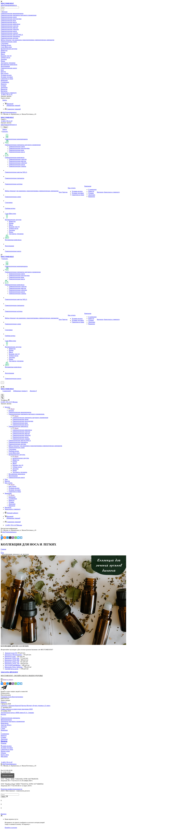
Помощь (3, 743)
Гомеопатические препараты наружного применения (30, 417)
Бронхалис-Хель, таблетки (13, 667)
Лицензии (4, 739)
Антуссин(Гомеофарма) (12, 665)
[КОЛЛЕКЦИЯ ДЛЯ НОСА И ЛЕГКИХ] (63, 644)
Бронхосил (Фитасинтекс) (13, 655)
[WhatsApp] (15, 537)
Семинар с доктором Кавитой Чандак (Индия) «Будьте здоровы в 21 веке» (25, 705)
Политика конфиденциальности (11, 789)
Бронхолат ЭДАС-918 (12, 658)
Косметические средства (21, 458)
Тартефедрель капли (11, 669)
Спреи (3, 728)
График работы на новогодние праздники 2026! (17, 709)
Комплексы (4, 723)
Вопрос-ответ (5, 751)
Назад (12, 409)
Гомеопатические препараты (10, 718)
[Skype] (18, 537)
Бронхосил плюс (10, 656)
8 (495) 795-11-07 (7, 94)
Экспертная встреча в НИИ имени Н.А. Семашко (17, 712)
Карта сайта (5, 755)
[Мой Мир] (7, 537)
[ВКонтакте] (2, 537)
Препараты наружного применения (13, 721)
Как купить (12, 486)
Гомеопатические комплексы (22, 430)
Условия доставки (7, 747)
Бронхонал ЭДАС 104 (12, 663)
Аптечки (4, 727)
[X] (10, 537)
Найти (3, 796)
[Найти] (2, 9)
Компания (12, 497)
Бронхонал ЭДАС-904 (12, 660)
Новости (4, 702)
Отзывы (3, 737)
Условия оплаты (6, 746)
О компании (5, 734)
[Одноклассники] (5, 537)
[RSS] (1, 539)
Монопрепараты (6, 719)
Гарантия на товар (7, 749)
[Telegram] (21, 537)
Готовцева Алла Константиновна (12, 697)
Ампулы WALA (6, 725)
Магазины (4, 756)
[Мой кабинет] (2, 385)
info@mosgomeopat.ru (9, 112)
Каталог (11, 410)
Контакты (4, 741)
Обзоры (3, 753)
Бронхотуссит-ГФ (11, 653)
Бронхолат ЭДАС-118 (12, 662)
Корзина (3, 814)
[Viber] (13, 537)
